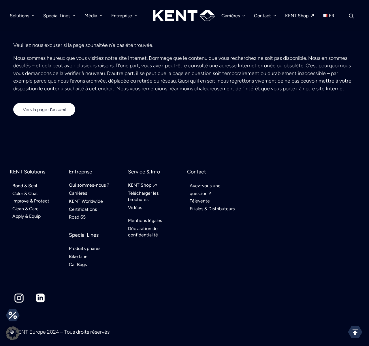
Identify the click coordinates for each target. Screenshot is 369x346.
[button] (354, 15)
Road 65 (77, 217)
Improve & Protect (30, 201)
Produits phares (84, 248)
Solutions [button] (19, 15)
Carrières (230, 15)
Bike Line (78, 256)
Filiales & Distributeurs (212, 208)
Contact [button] (262, 15)
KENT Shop (296, 15)
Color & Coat (25, 193)
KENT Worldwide (86, 201)
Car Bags (78, 264)
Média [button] (90, 15)
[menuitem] (24, 15)
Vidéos (135, 207)
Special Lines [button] (56, 15)
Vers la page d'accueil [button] (44, 109)
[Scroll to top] (355, 331)
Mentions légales (145, 220)
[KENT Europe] (184, 15)
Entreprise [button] (121, 15)
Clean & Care (25, 208)
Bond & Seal (24, 185)
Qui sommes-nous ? (89, 185)
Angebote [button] (13, 315)
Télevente (200, 201)
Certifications (83, 209)
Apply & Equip (26, 216)
